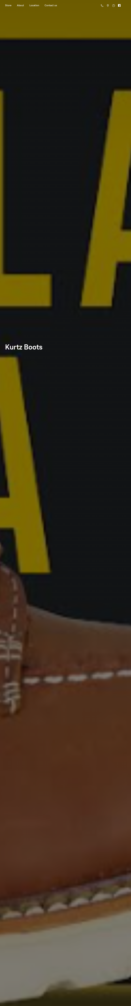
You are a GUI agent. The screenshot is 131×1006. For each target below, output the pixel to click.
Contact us (51, 5)
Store (8, 5)
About (20, 5)
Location (34, 5)
